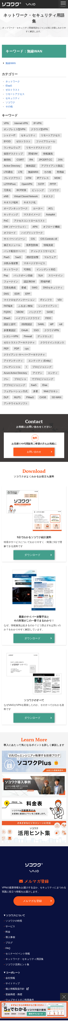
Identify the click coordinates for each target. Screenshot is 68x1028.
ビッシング (38, 190)
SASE (50, 312)
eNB (6, 196)
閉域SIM (32, 153)
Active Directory (12, 165)
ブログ (9, 942)
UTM (28, 178)
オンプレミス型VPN (14, 129)
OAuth (24, 330)
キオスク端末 (11, 202)
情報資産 (48, 245)
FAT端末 (8, 305)
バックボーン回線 (23, 275)
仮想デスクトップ (13, 153)
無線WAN (11, 63)
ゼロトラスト (13, 89)
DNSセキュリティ (52, 287)
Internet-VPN (21, 123)
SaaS (18, 257)
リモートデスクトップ (38, 147)
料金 (8, 931)
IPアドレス (43, 178)
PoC (6, 220)
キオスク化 (30, 202)
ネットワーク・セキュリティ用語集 (24, 959)
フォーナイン (11, 281)
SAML (41, 324)
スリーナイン (55, 275)
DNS (6, 293)
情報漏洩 (48, 153)
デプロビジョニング (14, 385)
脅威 (23, 287)
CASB (43, 397)
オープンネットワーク (16, 208)
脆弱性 (7, 159)
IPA (31, 159)
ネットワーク (13, 81)
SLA (40, 275)
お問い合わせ (34, 451)
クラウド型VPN (39, 129)
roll (60, 324)
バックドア (35, 312)
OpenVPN (27, 184)
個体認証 (31, 165)
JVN (60, 159)
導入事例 (10, 937)
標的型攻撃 (32, 257)
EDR (17, 293)
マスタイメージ (32, 214)
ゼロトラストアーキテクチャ (19, 342)
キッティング (11, 214)
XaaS (34, 385)
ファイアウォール (45, 141)
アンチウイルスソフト (16, 403)
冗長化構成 (10, 287)
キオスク (48, 196)
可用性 (27, 269)
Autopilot (50, 214)
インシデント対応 (46, 269)
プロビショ (20, 379)
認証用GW (29, 281)
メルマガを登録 (32, 901)
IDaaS (9, 85)
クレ (6, 379)
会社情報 (10, 978)
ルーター (38, 208)
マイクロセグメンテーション (19, 299)
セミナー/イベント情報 (18, 953)
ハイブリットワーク (32, 232)
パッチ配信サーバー (14, 251)
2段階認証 (26, 324)
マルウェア (50, 257)
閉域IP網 (45, 281)
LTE (20, 172)
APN (35, 226)
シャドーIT (9, 135)
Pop (6, 275)
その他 (9, 106)
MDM (57, 178)
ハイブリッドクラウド (28, 318)
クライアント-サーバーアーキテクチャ (24, 354)
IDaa (44, 385)
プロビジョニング (41, 366)
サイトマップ (13, 983)
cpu (27, 348)
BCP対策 (21, 190)
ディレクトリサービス (43, 251)
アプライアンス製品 (52, 165)
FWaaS (30, 397)
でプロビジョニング (42, 379)
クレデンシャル (12, 366)
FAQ (8, 948)
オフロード (10, 232)
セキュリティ (13, 98)
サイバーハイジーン (14, 238)
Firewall (28, 336)
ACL (50, 208)
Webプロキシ (51, 391)
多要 (35, 391)
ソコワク (10, 102)
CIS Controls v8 (48, 238)
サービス (10, 926)
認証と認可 (10, 324)
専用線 (60, 172)
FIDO (48, 318)
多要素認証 (10, 330)
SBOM (19, 312)
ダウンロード (32, 554)
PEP (6, 348)
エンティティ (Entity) (39, 360)
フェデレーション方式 (16, 391)
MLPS (17, 397)
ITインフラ (46, 299)
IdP (51, 324)
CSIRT (20, 159)
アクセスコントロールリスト (29, 220)
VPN (6, 123)
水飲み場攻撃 (11, 263)
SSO (36, 330)
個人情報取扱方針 (15, 988)
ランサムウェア (12, 147)
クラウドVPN (51, 330)
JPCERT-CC (45, 159)
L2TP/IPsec (10, 184)
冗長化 (7, 190)
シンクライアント (47, 305)
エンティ (52, 373)
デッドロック (44, 336)
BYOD (7, 141)
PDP (16, 348)
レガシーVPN (11, 336)
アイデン (37, 373)
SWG (34, 287)
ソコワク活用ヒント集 (17, 964)
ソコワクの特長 (14, 920)
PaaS (6, 257)
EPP (27, 293)
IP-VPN (37, 123)
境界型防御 (32, 245)
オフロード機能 (51, 226)
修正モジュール (12, 245)
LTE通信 (8, 172)
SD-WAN (56, 397)
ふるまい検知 (25, 305)
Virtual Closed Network (26, 196)
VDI (60, 299)
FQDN (7, 312)
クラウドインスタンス (52, 342)
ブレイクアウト (12, 178)
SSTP (41, 184)
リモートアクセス (15, 94)
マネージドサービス (34, 263)
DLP (6, 397)
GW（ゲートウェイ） (15, 226)
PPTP (53, 184)
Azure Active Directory (15, 373)
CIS (33, 238)
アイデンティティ (13, 360)
